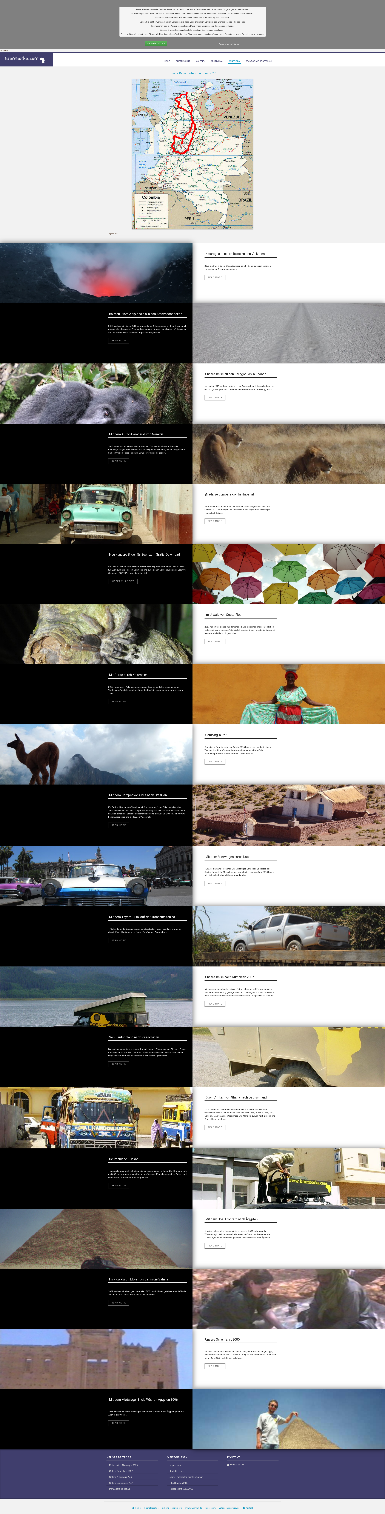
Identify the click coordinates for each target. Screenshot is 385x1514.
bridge (96, 273)
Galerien (200, 61)
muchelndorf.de (151, 1508)
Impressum (210, 1508)
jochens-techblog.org (172, 1508)
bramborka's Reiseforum (259, 61)
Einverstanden (156, 43)
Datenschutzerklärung (229, 44)
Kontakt (249, 1508)
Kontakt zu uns (237, 1464)
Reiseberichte (183, 61)
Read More (118, 341)
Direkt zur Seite (122, 581)
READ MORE (215, 277)
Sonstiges (234, 61)
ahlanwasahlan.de (193, 1508)
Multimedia (217, 61)
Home (167, 61)
